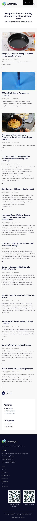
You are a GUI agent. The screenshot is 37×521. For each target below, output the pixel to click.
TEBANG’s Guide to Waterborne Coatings (15, 94)
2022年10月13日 (6, 372)
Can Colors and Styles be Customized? (18, 189)
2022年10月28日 (6, 272)
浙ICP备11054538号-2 (18, 517)
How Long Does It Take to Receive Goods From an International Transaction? (16, 217)
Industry (8, 424)
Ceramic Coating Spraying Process (16, 345)
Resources (9, 427)
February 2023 (10, 411)
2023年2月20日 (6, 142)
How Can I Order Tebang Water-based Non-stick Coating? (18, 244)
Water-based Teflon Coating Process (17, 368)
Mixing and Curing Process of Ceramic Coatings (18, 322)
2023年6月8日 (5, 98)
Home (5, 21)
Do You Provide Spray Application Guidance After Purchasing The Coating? (16, 158)
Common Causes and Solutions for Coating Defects (16, 268)
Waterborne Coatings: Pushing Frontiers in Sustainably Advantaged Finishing (17, 137)
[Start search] (34, 4)
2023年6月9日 (5, 59)
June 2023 (9, 408)
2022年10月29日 (6, 164)
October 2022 (10, 414)
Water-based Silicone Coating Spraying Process (18, 296)
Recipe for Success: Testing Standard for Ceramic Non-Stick (17, 54)
